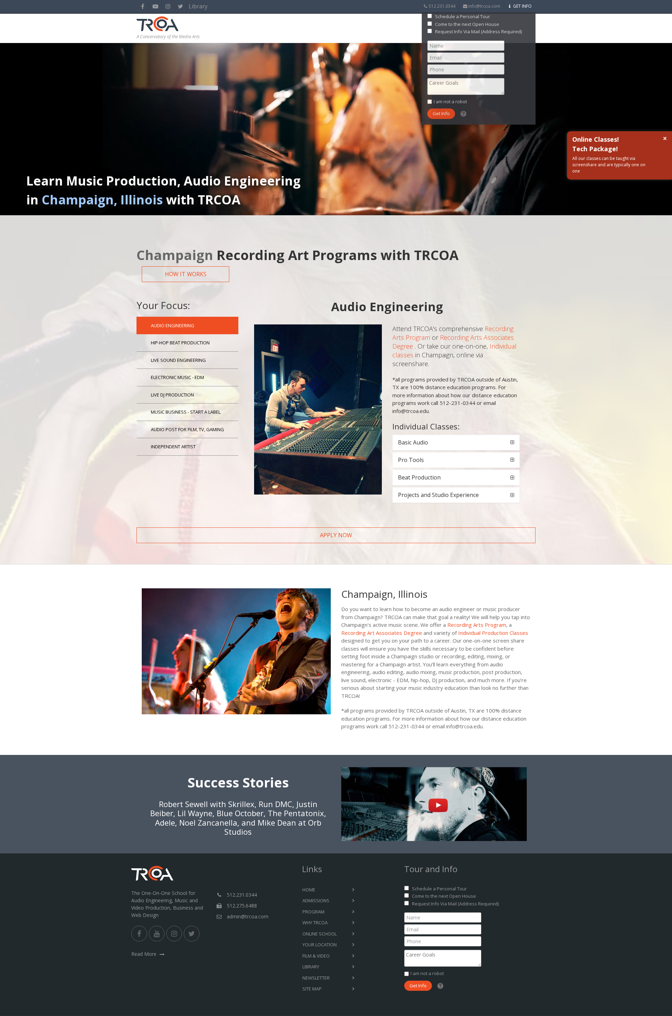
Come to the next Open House (467, 24)
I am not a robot (450, 101)
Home (308, 890)
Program (313, 912)
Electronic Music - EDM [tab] (177, 377)
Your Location (319, 944)
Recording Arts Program (476, 624)
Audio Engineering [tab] (172, 325)
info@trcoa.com (484, 6)
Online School (319, 934)
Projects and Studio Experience (438, 495)
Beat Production (419, 477)
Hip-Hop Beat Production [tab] (180, 342)
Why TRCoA (315, 922)
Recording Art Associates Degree (381, 632)
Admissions (315, 900)
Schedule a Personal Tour (462, 16)
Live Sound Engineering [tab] (178, 360)
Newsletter (316, 978)
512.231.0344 (442, 6)
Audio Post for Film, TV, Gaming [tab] (187, 429)
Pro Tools (411, 460)
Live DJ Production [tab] (172, 395)
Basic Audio (413, 442)
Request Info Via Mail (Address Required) (478, 31)
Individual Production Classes (493, 632)
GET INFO (522, 6)
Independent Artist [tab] (173, 446)
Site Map (312, 989)
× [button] (666, 138)
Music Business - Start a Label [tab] (185, 412)
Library (193, 6)
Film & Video (316, 956)
